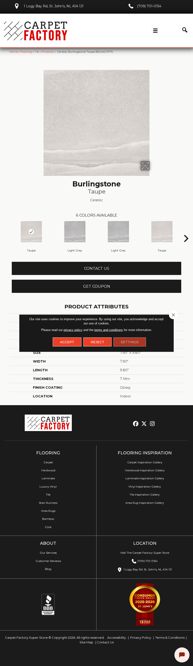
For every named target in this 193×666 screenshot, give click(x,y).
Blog (48, 569)
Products (48, 51)
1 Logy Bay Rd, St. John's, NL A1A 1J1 (54, 6)
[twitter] (144, 424)
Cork (48, 527)
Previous (7, 231)
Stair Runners (48, 503)
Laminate (48, 478)
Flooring (26, 51)
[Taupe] (31, 231)
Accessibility (116, 637)
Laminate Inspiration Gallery (144, 478)
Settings (130, 342)
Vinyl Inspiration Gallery (145, 486)
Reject (97, 342)
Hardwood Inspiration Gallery (145, 470)
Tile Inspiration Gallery (145, 494)
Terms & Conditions (170, 637)
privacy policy (73, 329)
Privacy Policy (140, 637)
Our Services (48, 552)
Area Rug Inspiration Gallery (144, 503)
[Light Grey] (74, 231)
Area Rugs (48, 511)
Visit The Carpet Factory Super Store (144, 552)
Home (13, 51)
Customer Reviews (48, 561)
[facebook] (136, 424)
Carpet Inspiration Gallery (144, 462)
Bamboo (48, 519)
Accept (67, 342)
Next (185, 231)
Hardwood (48, 470)
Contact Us (96, 268)
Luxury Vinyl (48, 486)
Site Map (87, 642)
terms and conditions (108, 329)
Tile (37, 51)
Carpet (48, 462)
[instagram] (152, 424)
